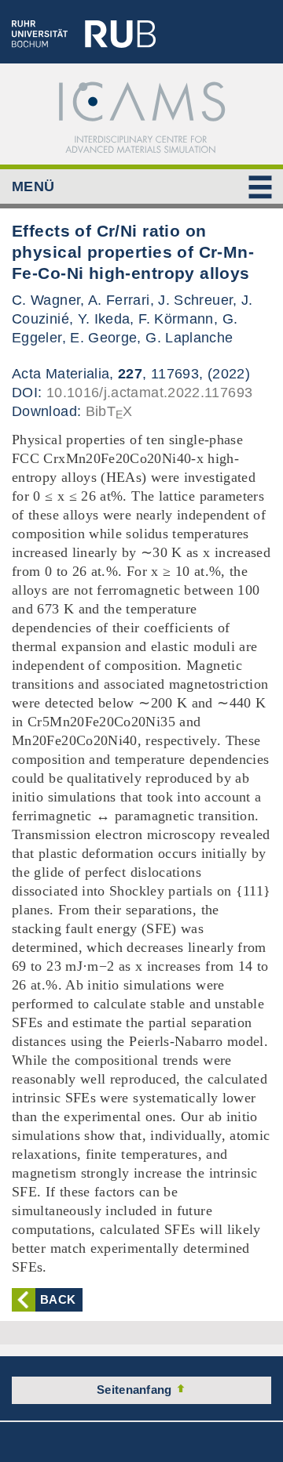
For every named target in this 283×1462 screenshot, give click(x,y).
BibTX (109, 411)
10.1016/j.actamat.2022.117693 (149, 392)
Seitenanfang (136, 1389)
